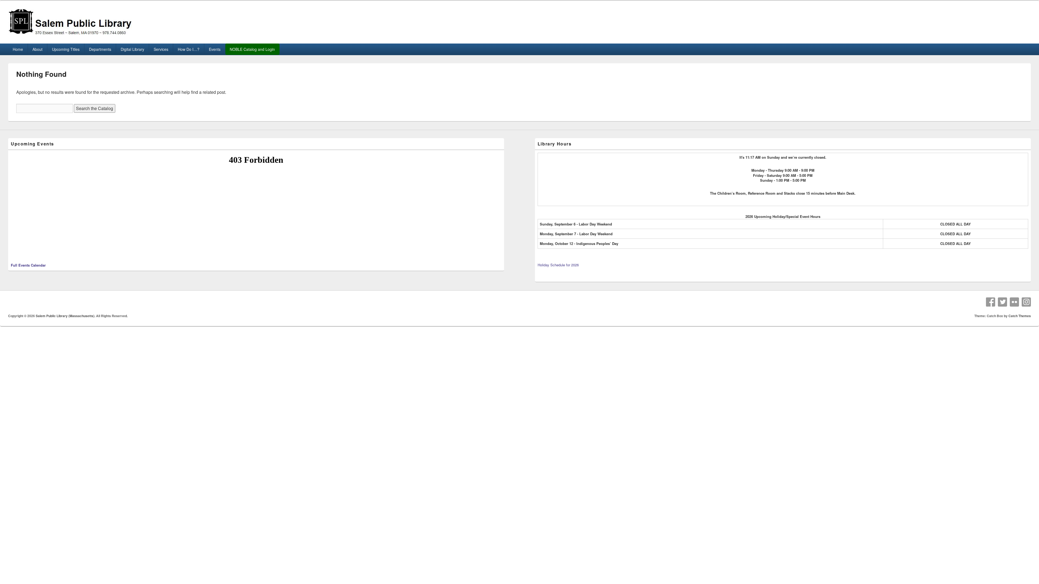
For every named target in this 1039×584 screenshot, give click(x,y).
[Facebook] (990, 302)
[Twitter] (1002, 302)
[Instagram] (1026, 302)
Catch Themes (1019, 315)
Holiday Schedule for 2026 (558, 264)
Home (18, 49)
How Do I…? (188, 49)
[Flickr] (1014, 302)
